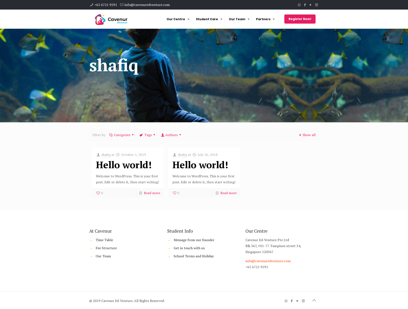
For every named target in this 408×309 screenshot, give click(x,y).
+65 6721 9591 (105, 4)
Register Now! (300, 19)
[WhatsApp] (299, 5)
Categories (122, 134)
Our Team (103, 256)
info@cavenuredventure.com (147, 4)
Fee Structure (106, 248)
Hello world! (124, 164)
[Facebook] (305, 5)
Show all (309, 134)
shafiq (105, 154)
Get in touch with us (189, 248)
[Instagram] (316, 5)
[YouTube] (311, 5)
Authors (171, 134)
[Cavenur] (111, 19)
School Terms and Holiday (194, 256)
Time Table (104, 240)
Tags (148, 134)
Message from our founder (194, 240)
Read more (152, 193)
